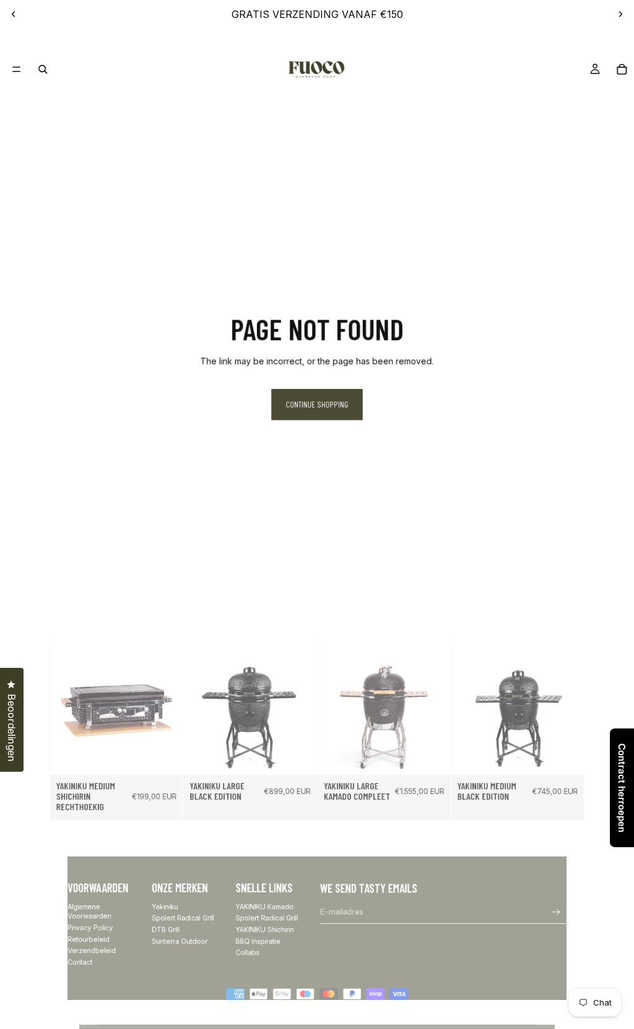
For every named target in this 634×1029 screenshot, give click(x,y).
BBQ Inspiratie (258, 941)
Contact (79, 962)
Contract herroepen (622, 787)
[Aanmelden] (556, 912)
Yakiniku (165, 907)
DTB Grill (166, 930)
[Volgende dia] (620, 14)
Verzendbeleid (91, 951)
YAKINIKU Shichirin (265, 930)
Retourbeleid (88, 939)
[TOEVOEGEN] (167, 758)
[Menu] (16, 69)
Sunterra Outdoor (179, 941)
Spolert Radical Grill (183, 918)
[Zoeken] (42, 69)
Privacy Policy (90, 928)
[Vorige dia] (13, 14)
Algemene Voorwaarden (89, 912)
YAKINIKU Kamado (265, 907)
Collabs (248, 953)
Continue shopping (317, 404)
